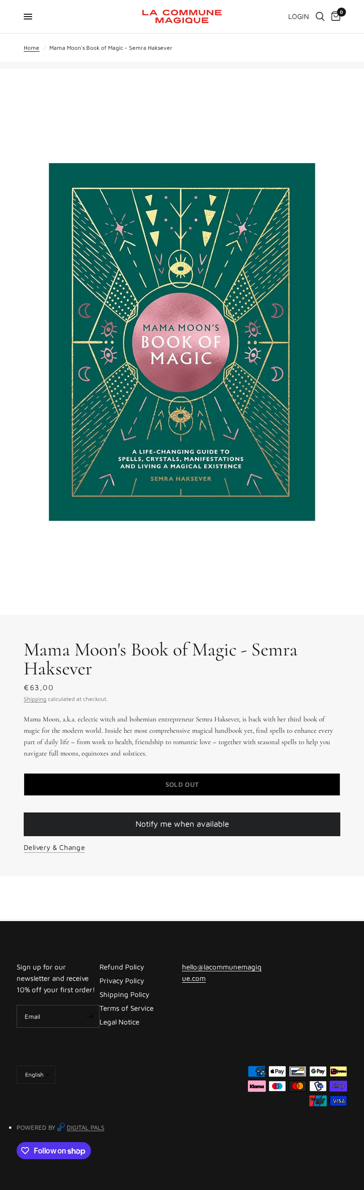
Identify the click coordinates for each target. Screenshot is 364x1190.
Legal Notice (119, 1022)
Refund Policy (122, 967)
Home (31, 47)
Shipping (35, 698)
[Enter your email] (90, 1016)
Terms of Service (127, 1008)
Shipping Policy (124, 994)
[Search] (320, 16)
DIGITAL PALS (85, 1127)
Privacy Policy (122, 981)
